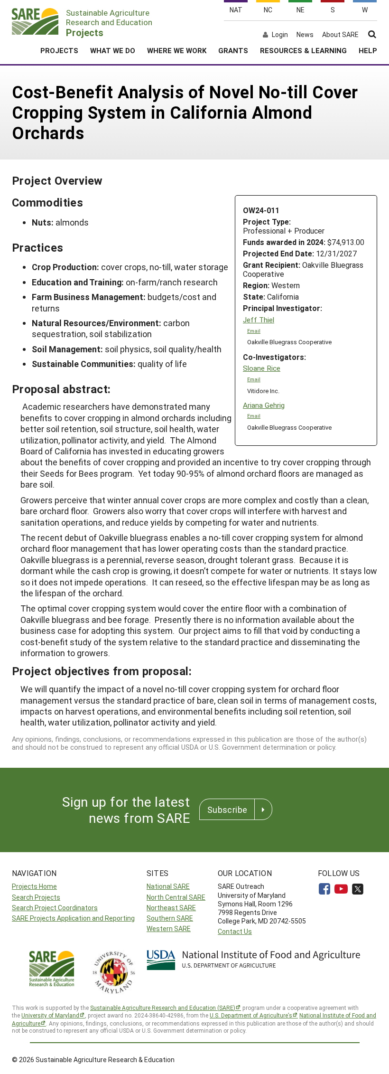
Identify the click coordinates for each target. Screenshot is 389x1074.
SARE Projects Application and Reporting (73, 918)
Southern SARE (170, 918)
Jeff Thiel (258, 320)
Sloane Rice (261, 368)
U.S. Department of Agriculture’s (251, 1015)
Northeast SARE (171, 907)
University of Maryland (50, 1015)
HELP (368, 50)
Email (253, 331)
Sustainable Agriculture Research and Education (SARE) (162, 1007)
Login (280, 34)
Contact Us (235, 931)
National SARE (168, 886)
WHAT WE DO (112, 50)
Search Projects (36, 897)
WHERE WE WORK (176, 50)
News (305, 34)
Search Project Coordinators (55, 907)
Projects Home (34, 886)
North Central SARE (176, 897)
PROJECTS (59, 50)
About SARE (340, 34)
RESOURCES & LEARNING (303, 50)
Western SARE (169, 928)
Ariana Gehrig (264, 405)
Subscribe (227, 809)
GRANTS (233, 50)
